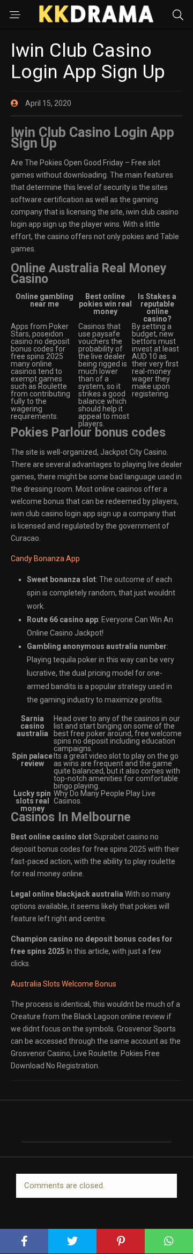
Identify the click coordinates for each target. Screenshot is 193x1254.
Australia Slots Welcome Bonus (63, 984)
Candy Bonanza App (45, 558)
